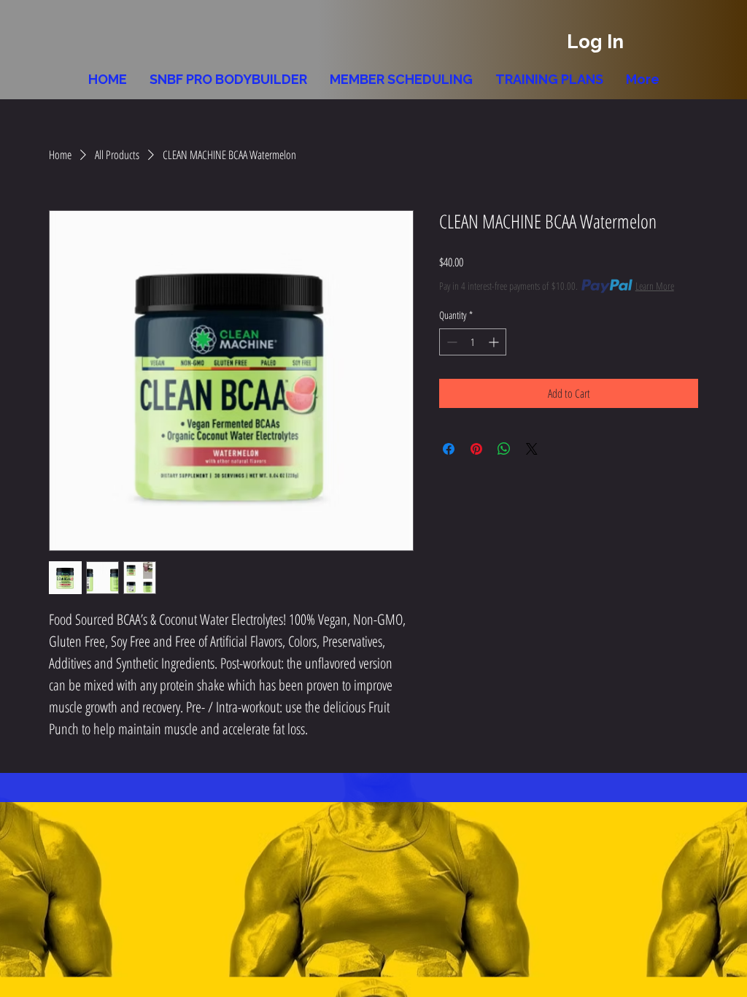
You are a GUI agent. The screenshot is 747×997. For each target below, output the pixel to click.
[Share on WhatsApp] (504, 449)
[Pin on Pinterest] (476, 449)
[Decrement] (450, 342)
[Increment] (495, 342)
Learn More (654, 286)
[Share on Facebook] (448, 449)
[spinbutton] (473, 342)
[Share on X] (532, 449)
